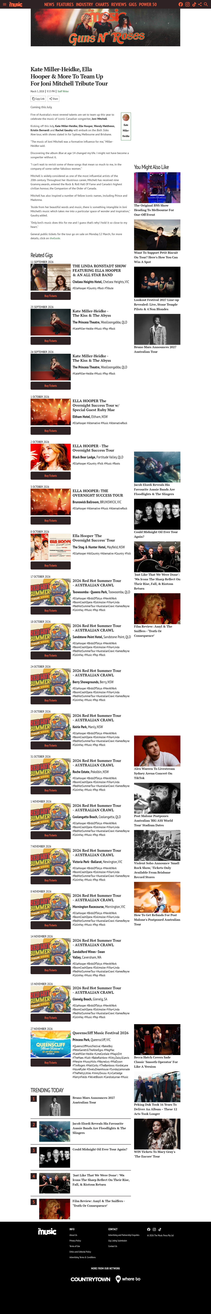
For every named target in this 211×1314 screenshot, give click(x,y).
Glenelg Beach (82, 999)
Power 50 (148, 4)
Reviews (118, 4)
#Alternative (93, 423)
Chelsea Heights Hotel (87, 281)
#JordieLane (121, 1065)
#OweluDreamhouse (98, 1069)
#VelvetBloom (95, 1076)
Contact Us (112, 1246)
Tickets (50, 296)
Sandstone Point (113, 636)
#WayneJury (103, 1061)
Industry (84, 4)
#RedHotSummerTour (84, 606)
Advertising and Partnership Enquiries (123, 1235)
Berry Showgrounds (85, 682)
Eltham (96, 416)
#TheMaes (78, 1057)
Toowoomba (116, 592)
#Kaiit (87, 1057)
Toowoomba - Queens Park (90, 592)
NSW (105, 416)
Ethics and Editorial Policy (80, 1251)
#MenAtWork (110, 598)
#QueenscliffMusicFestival (87, 1046)
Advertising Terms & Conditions (83, 1257)
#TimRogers (79, 1065)
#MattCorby (92, 1065)
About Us (73, 1235)
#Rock (100, 288)
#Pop (105, 328)
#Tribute (109, 288)
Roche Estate (81, 771)
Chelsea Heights (113, 281)
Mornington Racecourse (88, 906)
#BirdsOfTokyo (94, 598)
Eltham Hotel (81, 416)
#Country (92, 288)
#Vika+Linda (112, 602)
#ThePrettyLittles (82, 1073)
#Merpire (77, 1061)
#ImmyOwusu (99, 1073)
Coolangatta (106, 816)
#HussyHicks (89, 1061)
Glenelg (98, 999)
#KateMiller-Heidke (83, 328)
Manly (92, 726)
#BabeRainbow (99, 1057)
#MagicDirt (116, 1053)
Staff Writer (63, 91)
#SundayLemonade (119, 1069)
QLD (124, 322)
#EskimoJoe (99, 602)
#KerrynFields (80, 1076)
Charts (102, 4)
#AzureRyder (79, 1069)
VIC (127, 281)
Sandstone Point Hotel (87, 636)
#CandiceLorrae (112, 1076)
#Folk (100, 463)
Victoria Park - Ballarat (87, 861)
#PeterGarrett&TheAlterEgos (88, 1049)
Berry (103, 682)
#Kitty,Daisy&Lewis (118, 1057)
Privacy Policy (75, 1240)
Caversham (89, 957)
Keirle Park (80, 726)
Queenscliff (98, 1039)
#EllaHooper (79, 288)
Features (65, 4)
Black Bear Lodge (84, 457)
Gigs (133, 4)
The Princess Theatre (86, 322)
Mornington (112, 906)
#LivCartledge (115, 1073)
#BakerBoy (107, 1046)
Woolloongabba (111, 322)
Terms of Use (75, 1246)
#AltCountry (93, 553)
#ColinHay (78, 609)
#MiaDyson (116, 1061)
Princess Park (81, 1039)
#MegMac (109, 1049)
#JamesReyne (122, 606)
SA (105, 999)
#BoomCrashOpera (82, 602)
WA (99, 957)
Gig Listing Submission (117, 1240)
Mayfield (112, 547)
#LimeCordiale (101, 1053)
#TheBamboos (107, 1065)
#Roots (116, 463)
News (49, 4)
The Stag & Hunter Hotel (89, 547)
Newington (110, 861)
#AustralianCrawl (105, 606)
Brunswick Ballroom (86, 502)
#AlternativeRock (118, 423)
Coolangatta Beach (85, 816)
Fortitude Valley (107, 457)
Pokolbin (96, 771)
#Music (98, 328)
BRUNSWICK (108, 502)
